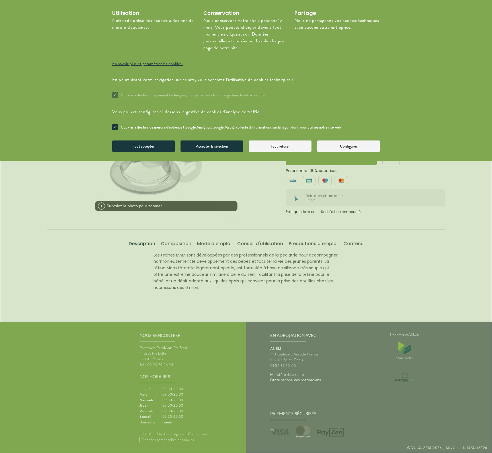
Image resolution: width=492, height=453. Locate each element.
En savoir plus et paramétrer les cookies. (147, 63)
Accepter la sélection (212, 146)
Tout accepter (143, 146)
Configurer (348, 146)
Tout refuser (280, 146)
